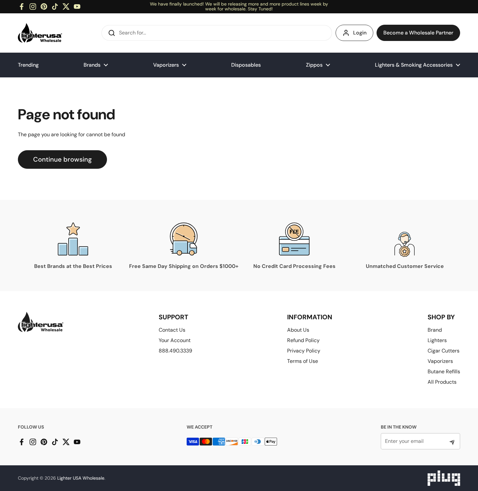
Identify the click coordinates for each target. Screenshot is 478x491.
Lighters (437, 340)
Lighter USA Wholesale (80, 478)
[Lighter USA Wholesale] (40, 33)
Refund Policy (303, 340)
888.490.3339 (175, 350)
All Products (442, 381)
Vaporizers (440, 361)
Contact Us (172, 329)
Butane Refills (444, 371)
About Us (298, 329)
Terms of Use (302, 361)
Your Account (175, 340)
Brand (435, 329)
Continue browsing (62, 159)
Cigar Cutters (443, 350)
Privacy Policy (303, 350)
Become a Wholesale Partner (418, 32)
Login (359, 32)
